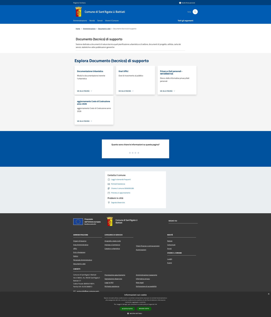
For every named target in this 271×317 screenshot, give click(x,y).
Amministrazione (89, 28)
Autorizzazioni (141, 249)
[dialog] (135, 304)
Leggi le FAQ (109, 282)
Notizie (169, 241)
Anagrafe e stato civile (113, 241)
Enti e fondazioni (79, 252)
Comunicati (171, 244)
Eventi (169, 263)
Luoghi (169, 259)
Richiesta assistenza (112, 286)
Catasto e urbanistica (112, 248)
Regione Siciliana (79, 2)
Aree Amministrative (80, 244)
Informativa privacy (143, 278)
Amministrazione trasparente (146, 275)
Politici (75, 256)
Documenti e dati (104, 28)
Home (78, 28)
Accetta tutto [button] (127, 309)
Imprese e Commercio (112, 244)
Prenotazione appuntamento (115, 275)
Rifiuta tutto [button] (144, 308)
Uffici (75, 248)
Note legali (140, 282)
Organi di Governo (79, 241)
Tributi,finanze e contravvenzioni (148, 246)
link (156, 304)
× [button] (268, 294)
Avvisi (169, 248)
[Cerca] (195, 11)
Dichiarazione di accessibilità (146, 286)
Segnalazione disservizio (113, 278)
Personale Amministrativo (82, 260)
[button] (135, 313)
